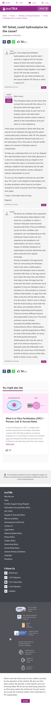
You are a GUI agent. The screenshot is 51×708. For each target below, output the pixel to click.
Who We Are (9, 496)
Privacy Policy (9, 537)
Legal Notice (9, 530)
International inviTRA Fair (14, 522)
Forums (12, 16)
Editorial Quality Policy (13, 533)
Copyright (8, 555)
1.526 (46, 3)
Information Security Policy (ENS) (17, 507)
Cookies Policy (9, 541)
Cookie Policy (12, 695)
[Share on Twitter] (9, 41)
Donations (8, 559)
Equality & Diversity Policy (14, 515)
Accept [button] (25, 701)
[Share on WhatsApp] (13, 41)
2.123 (34, 3)
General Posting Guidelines (14, 552)
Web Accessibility (11, 518)
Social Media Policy (11, 548)
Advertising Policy (11, 544)
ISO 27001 (8, 511)
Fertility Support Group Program (16, 504)
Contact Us (8, 526)
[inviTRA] (10, 8)
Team (6, 500)
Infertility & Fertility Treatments (29, 16)
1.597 (21, 3)
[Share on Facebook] (4, 41)
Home (5, 16)
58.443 (7, 3)
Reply (43, 87)
